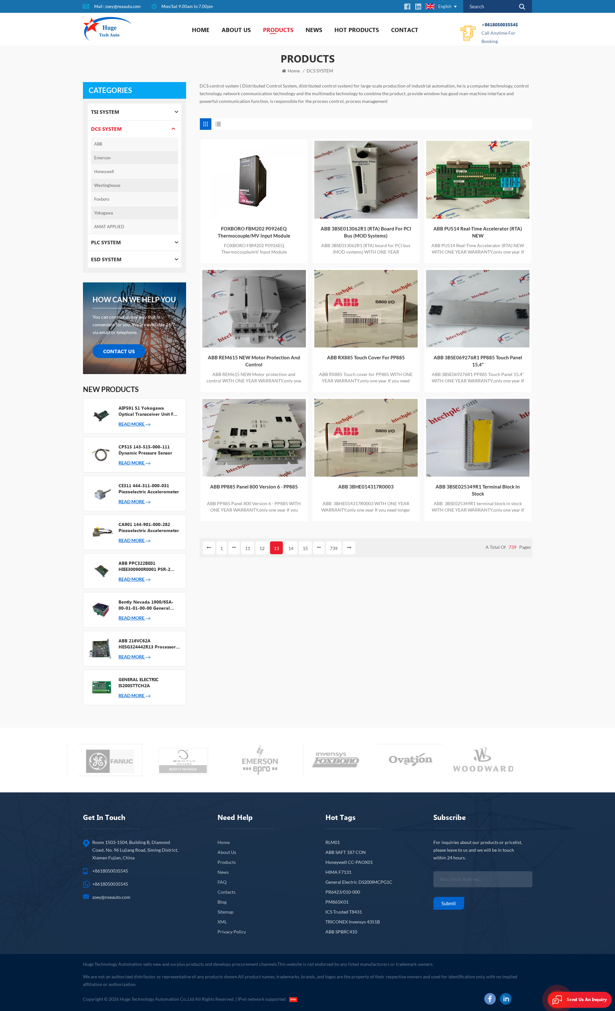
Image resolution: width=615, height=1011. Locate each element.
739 (334, 548)
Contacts (226, 892)
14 (290, 548)
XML (222, 921)
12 (262, 548)
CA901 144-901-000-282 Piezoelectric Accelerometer (149, 527)
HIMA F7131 (338, 872)
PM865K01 (336, 902)
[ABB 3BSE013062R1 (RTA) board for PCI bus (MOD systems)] (366, 180)
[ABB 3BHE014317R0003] (366, 438)
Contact (404, 30)
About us (236, 30)
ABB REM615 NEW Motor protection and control (254, 361)
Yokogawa (103, 212)
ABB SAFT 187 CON (345, 852)
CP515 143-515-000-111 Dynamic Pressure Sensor (145, 450)
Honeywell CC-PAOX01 (349, 862)
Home (200, 30)
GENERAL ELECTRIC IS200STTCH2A (139, 682)
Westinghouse (107, 185)
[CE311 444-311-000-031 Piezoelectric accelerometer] (100, 493)
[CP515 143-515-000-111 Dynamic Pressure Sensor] (100, 454)
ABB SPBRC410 (341, 931)
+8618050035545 (499, 32)
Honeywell (104, 171)
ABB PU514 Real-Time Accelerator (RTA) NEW (477, 232)
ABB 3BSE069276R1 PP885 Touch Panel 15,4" (478, 361)
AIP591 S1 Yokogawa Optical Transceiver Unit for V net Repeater (148, 411)
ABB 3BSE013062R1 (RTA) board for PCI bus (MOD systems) (366, 232)
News (314, 30)
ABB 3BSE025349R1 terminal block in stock (478, 490)
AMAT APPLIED (109, 226)
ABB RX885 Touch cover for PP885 (366, 357)
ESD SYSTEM (106, 259)
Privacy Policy (231, 931)
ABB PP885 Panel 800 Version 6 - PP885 (254, 486)
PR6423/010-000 (342, 892)
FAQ (221, 882)
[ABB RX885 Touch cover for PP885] (366, 309)
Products (278, 30)
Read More (132, 424)
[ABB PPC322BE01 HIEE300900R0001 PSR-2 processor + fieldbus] (100, 570)
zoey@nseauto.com (111, 897)
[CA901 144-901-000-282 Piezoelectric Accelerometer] (100, 532)
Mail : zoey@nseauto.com (117, 6)
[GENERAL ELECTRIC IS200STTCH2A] (100, 687)
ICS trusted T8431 (343, 912)
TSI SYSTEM (105, 111)
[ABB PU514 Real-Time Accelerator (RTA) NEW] (477, 180)
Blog (221, 902)
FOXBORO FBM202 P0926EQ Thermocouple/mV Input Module (254, 232)
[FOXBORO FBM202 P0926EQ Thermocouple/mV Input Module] (254, 180)
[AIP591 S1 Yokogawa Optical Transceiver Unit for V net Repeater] (100, 415)
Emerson (102, 157)
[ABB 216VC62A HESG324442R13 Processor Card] (100, 648)
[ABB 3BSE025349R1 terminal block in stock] (477, 438)
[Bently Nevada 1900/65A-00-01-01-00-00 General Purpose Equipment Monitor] (100, 609)
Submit (448, 903)
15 (305, 548)
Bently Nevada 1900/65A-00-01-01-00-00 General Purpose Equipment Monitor (149, 605)
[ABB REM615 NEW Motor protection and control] (254, 309)
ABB (98, 143)
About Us (226, 852)
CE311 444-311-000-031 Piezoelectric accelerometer (149, 488)
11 (247, 548)
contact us (119, 351)
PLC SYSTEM (106, 242)
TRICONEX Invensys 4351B (352, 921)
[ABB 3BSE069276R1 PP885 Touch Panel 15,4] (477, 309)
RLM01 (332, 842)
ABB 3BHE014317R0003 (366, 486)
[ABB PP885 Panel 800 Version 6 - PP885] (254, 438)
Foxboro (101, 199)
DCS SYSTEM (320, 70)
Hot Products (356, 30)
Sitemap (225, 912)
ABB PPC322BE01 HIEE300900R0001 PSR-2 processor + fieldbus (144, 566)
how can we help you (134, 299)
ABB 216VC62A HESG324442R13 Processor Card (147, 644)
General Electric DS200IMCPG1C (358, 882)
